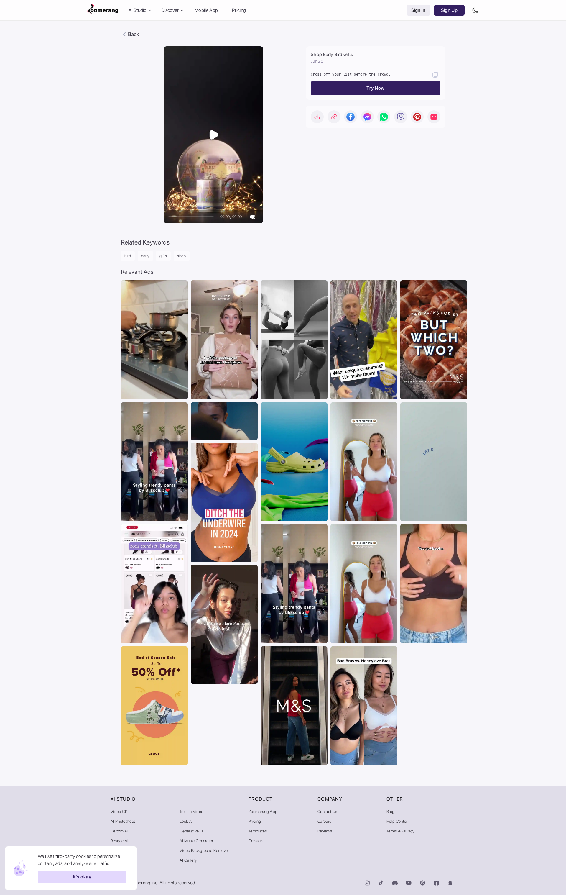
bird (127, 256)
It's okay (82, 877)
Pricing (239, 10)
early (145, 256)
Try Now (375, 88)
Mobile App (206, 10)
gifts (163, 256)
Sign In (418, 10)
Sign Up (449, 10)
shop (181, 256)
